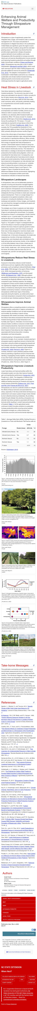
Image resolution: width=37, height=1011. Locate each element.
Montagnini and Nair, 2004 (18, 66)
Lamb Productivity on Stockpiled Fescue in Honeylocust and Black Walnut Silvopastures (17, 830)
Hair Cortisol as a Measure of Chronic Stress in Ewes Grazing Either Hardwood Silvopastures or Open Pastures (18, 856)
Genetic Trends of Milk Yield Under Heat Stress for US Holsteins (17, 708)
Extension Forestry (9, 909)
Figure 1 (30, 131)
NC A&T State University (25, 993)
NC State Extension (11, 967)
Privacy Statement (11, 1004)
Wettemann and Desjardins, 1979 (12, 273)
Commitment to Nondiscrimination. (15, 999)
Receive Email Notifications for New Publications (19, 952)
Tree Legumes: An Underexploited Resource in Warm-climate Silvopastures (18, 751)
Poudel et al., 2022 (7, 349)
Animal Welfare (31, 890)
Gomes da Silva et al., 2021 (19, 385)
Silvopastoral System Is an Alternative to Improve (16, 798)
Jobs (21, 979)
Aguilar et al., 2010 (29, 119)
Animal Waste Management (12, 898)
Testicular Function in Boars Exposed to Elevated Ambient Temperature (17, 865)
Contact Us (31, 982)
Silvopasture (22, 890)
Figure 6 (27, 349)
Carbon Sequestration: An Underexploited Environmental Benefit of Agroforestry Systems (16, 808)
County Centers (6, 982)
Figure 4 (3, 223)
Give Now (32, 979)
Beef (4, 902)
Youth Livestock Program (11, 920)
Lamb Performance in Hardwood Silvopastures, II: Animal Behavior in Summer (15, 838)
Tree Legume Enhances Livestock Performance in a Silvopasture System (16, 763)
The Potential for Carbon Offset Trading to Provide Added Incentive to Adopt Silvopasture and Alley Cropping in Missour (16, 773)
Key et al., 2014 (23, 97)
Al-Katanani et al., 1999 (13, 275)
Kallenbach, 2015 (12, 449)
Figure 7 (27, 362)
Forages (6, 912)
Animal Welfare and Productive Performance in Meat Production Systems (18, 800)
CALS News (32, 976)
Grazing (10, 890)
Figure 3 (25, 167)
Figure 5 (27, 298)
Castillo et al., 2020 (22, 125)
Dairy (4, 905)
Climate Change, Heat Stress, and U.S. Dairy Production (18, 789)
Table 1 (11, 404)
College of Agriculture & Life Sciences (13, 976)
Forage (15, 890)
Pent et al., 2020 (19, 349)
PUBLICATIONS (8, 8)
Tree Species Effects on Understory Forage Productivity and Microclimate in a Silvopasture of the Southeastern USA (18, 731)
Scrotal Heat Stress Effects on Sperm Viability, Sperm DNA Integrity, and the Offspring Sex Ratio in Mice (17, 848)
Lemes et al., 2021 (29, 375)
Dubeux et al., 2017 (24, 383)
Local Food (6, 916)
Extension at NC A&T (8, 979)
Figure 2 (17, 167)
